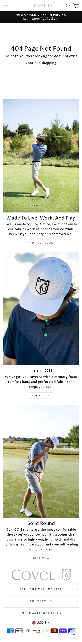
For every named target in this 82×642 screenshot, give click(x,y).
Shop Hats (41, 395)
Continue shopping (41, 63)
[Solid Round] (41, 461)
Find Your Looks (41, 242)
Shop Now (41, 558)
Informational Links (40, 613)
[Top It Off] (41, 308)
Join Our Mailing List (41, 589)
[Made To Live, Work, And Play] (41, 155)
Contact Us (41, 601)
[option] (41, 17)
